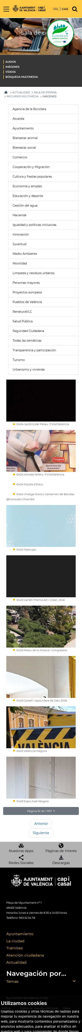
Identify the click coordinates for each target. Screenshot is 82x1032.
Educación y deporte (28, 196)
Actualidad (16, 962)
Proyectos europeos (27, 292)
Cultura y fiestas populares (32, 176)
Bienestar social (24, 148)
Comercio (20, 157)
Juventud (19, 244)
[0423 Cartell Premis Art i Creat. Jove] (41, 576)
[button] (41, 811)
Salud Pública (23, 321)
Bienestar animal (25, 138)
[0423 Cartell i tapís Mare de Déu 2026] (41, 677)
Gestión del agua (25, 205)
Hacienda (19, 215)
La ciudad (15, 941)
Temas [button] (12, 981)
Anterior (41, 824)
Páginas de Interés (61, 851)
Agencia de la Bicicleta (29, 109)
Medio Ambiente (25, 254)
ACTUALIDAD (21, 92)
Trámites (14, 948)
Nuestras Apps (21, 851)
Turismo (19, 360)
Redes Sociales (21, 863)
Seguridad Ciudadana (28, 331)
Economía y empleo (27, 186)
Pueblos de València (27, 302)
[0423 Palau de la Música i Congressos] (41, 627)
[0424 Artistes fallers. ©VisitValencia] (41, 451)
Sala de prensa (45, 92)
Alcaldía (18, 119)
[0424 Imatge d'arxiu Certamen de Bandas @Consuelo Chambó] (41, 491)
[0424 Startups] (41, 526)
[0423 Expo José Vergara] (41, 778)
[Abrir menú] (6, 9)
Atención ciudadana (25, 955)
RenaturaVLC (22, 312)
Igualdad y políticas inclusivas (34, 225)
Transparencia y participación (34, 350)
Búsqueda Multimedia (21, 76)
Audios (10, 61)
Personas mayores (26, 283)
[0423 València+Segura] (41, 727)
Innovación (21, 234)
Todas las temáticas (27, 340)
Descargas (61, 863)
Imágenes (12, 66)
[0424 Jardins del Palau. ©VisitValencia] (41, 401)
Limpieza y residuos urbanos (33, 273)
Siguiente (41, 833)
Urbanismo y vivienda (29, 369)
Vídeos (10, 71)
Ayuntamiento (23, 128)
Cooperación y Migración (31, 167)
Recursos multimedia (23, 96)
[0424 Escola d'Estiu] (41, 481)
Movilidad (20, 263)
